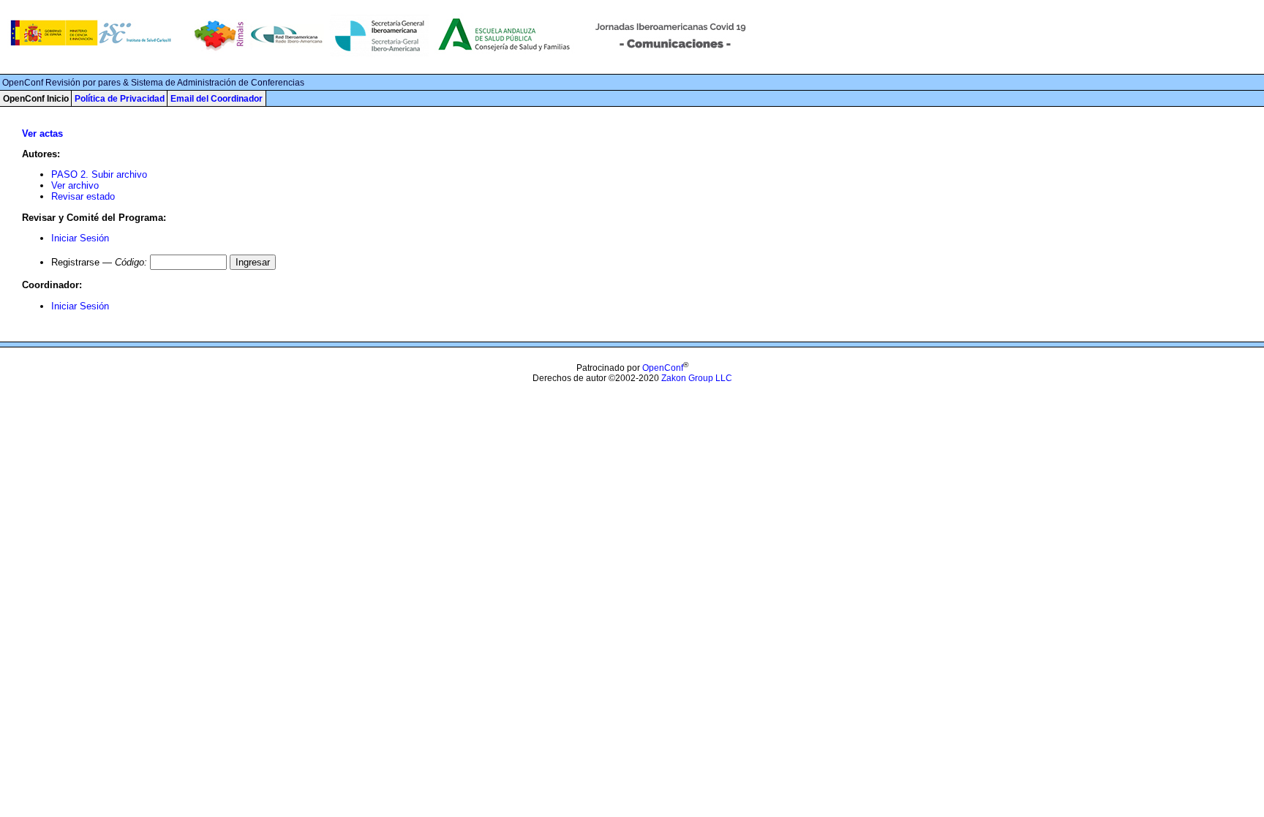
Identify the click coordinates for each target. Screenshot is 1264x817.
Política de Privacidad (120, 99)
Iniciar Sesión (80, 238)
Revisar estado (83, 196)
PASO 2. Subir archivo (99, 174)
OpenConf (662, 368)
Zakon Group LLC (696, 378)
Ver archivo (75, 185)
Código (129, 262)
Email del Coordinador (216, 99)
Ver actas (42, 133)
